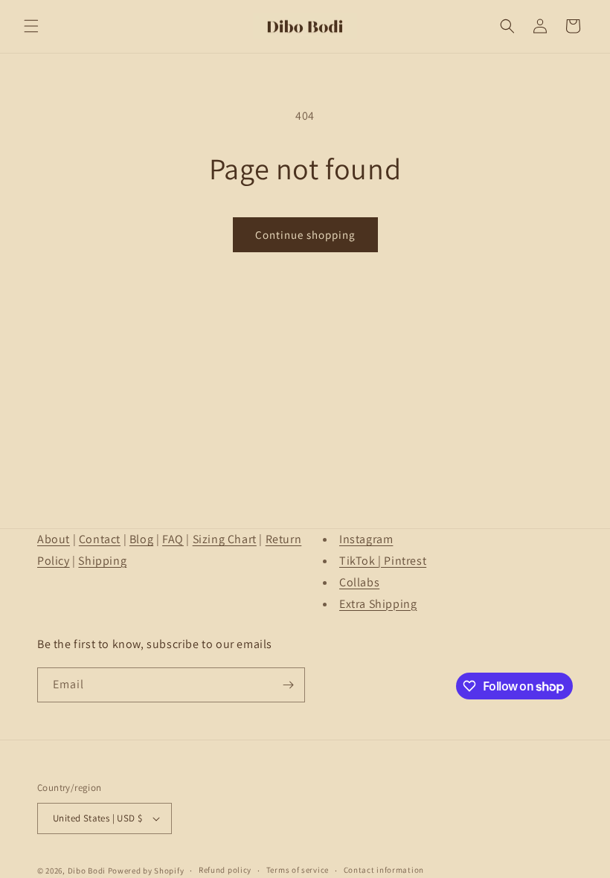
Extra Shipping (378, 604)
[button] (31, 26)
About (53, 539)
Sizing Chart (225, 539)
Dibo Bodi (87, 870)
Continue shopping (305, 235)
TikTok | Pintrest (382, 560)
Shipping (102, 560)
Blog (141, 539)
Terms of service (297, 870)
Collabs (359, 582)
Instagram (366, 539)
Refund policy (225, 870)
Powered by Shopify (146, 870)
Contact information (384, 870)
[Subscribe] (288, 684)
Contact (100, 539)
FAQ (173, 539)
